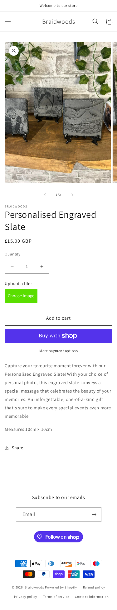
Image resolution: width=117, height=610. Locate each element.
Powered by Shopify (61, 587)
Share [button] (17, 447)
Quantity (12, 254)
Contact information (92, 596)
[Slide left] (45, 195)
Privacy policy (25, 596)
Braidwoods (34, 587)
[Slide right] (72, 195)
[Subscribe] (94, 514)
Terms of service (56, 596)
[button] (8, 21)
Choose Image (21, 295)
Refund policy (94, 587)
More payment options (58, 350)
